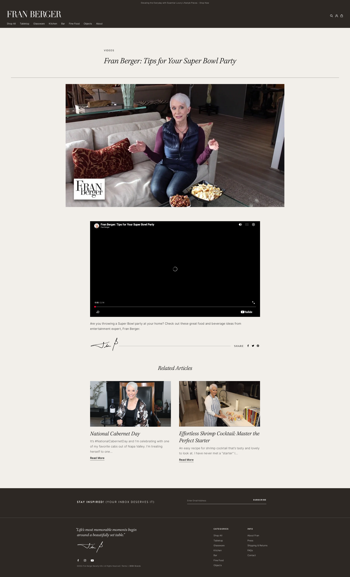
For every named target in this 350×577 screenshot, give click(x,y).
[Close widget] (229, 268)
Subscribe (198, 305)
